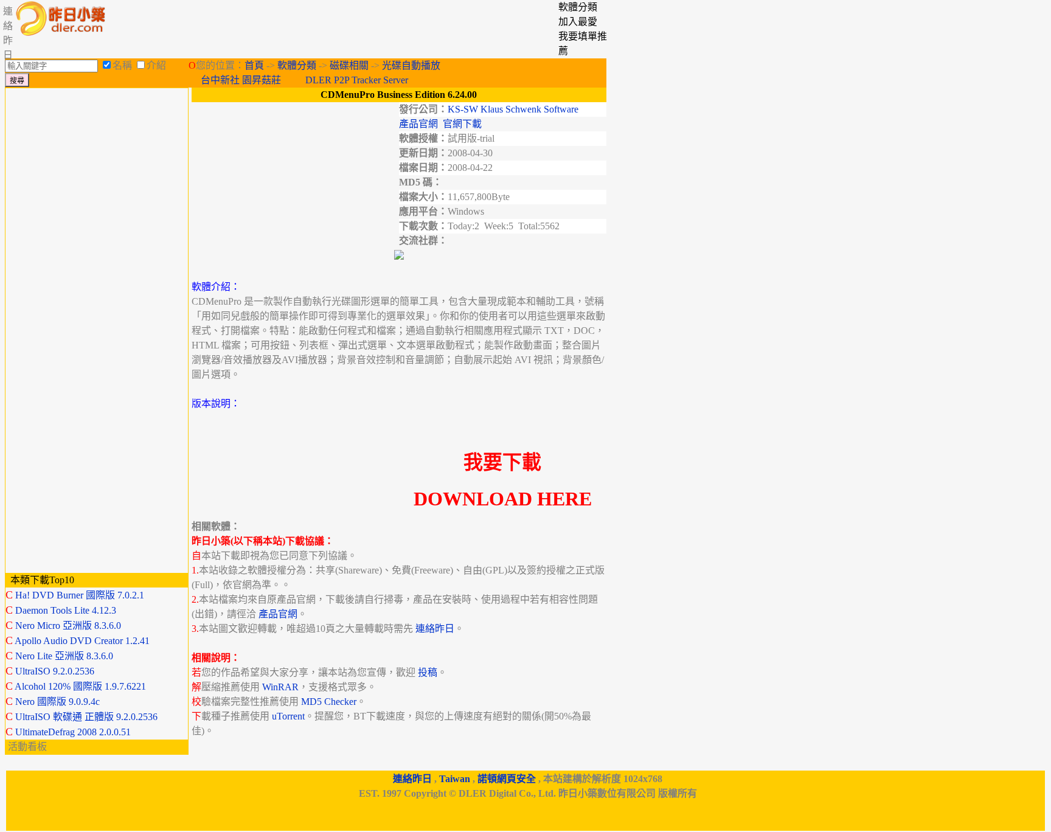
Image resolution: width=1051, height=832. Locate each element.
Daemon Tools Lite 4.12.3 (65, 610)
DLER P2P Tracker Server (356, 80)
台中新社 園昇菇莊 (241, 80)
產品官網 (418, 124)
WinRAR (280, 687)
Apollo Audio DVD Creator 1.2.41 (82, 641)
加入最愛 (577, 21)
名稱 (122, 65)
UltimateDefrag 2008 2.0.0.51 (73, 732)
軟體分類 (296, 65)
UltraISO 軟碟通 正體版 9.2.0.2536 (86, 717)
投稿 (427, 672)
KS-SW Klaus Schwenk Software (513, 109)
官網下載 (462, 124)
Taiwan (454, 779)
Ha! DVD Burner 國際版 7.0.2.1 (79, 595)
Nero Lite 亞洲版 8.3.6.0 (64, 656)
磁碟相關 (349, 65)
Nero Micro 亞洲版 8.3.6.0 (68, 625)
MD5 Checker (328, 701)
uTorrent (288, 716)
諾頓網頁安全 (506, 779)
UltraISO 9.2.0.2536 (54, 671)
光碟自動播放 (411, 65)
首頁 (254, 65)
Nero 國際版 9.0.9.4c (57, 701)
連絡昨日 (434, 628)
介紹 (156, 65)
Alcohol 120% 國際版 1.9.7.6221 (80, 686)
